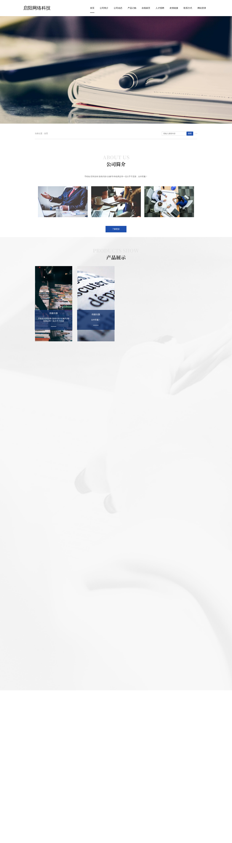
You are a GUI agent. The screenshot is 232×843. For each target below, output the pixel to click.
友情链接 (174, 8)
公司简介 (104, 8)
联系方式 (188, 8)
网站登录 (201, 8)
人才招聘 (160, 8)
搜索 (190, 133)
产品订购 (132, 8)
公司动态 (118, 8)
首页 (92, 8)
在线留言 (146, 8)
